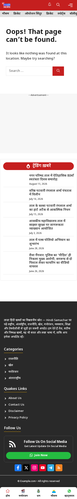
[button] (58, 5)
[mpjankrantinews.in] (6, 5)
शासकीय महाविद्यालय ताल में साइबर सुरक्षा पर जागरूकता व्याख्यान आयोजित (47, 225)
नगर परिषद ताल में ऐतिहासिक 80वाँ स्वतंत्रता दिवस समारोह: (51, 178)
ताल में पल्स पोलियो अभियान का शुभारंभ (49, 242)
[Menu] (70, 5)
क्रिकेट (17, 14)
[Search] (58, 71)
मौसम (5, 14)
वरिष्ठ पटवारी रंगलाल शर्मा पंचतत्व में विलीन (50, 193)
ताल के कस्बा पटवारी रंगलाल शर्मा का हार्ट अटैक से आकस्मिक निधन (50, 208)
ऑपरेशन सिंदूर (33, 14)
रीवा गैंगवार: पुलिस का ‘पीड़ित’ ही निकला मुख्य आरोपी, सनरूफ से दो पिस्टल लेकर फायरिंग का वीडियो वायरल (50, 261)
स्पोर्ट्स (61, 14)
